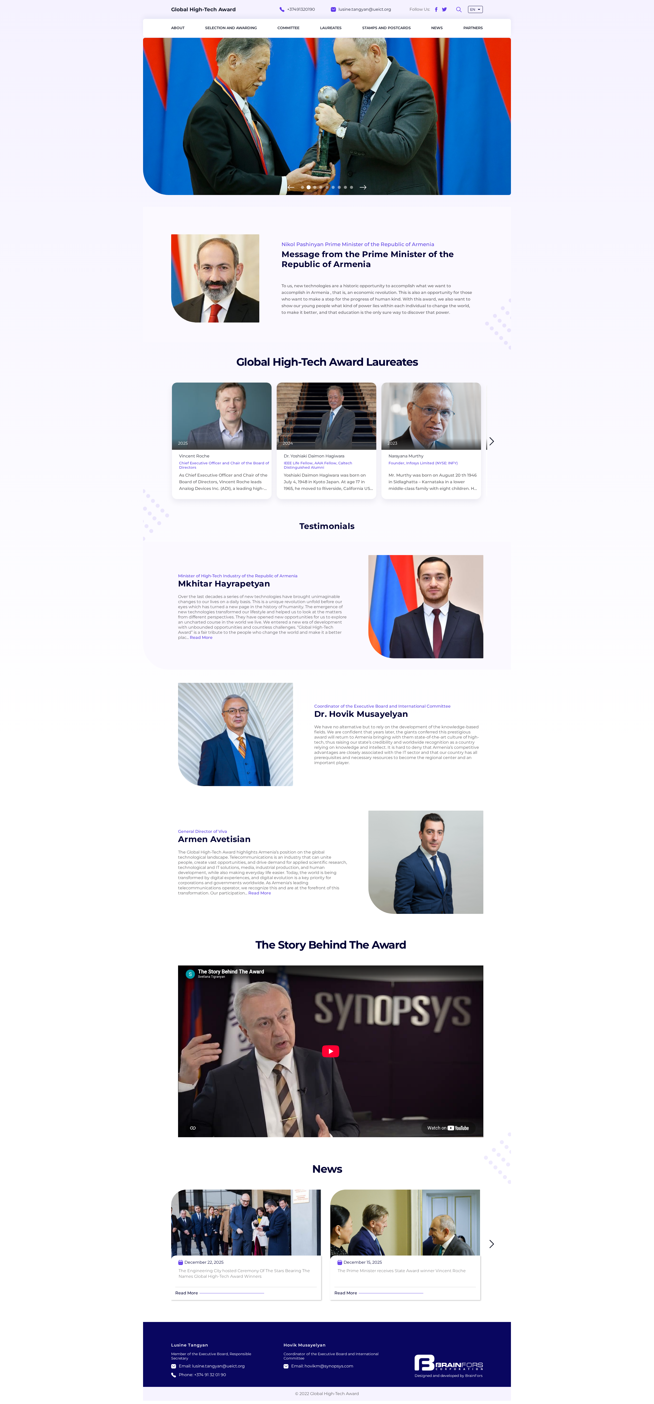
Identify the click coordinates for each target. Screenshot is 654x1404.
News (437, 28)
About (177, 28)
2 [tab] (308, 187)
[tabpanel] (327, 116)
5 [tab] (327, 187)
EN (472, 9)
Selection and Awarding (231, 28)
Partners (473, 28)
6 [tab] (333, 187)
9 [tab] (351, 187)
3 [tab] (315, 187)
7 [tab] (339, 187)
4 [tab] (320, 187)
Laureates (331, 28)
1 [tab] (302, 187)
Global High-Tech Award (203, 9)
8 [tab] (345, 187)
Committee (288, 28)
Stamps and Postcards (386, 28)
